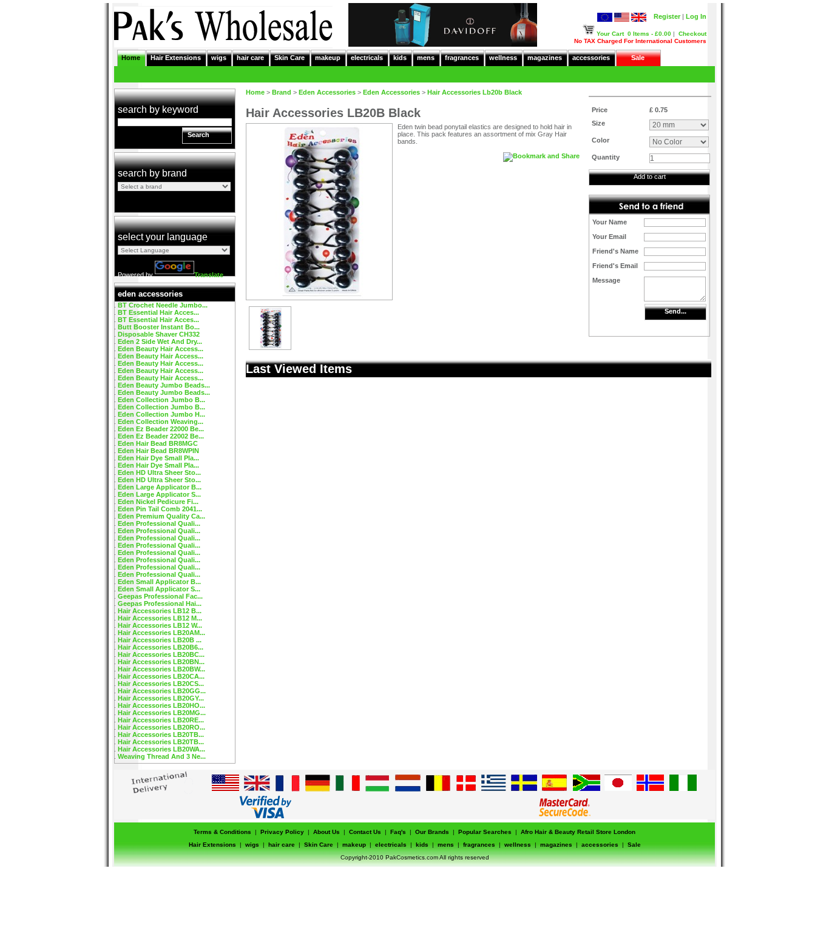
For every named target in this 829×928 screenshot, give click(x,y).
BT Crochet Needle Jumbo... (163, 305)
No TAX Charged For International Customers (640, 41)
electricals (367, 57)
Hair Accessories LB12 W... (160, 625)
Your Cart (610, 33)
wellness (503, 57)
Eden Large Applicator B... (159, 487)
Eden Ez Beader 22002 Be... (161, 436)
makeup (327, 57)
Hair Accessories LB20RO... (161, 727)
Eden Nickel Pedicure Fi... (158, 501)
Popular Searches (485, 832)
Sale (637, 57)
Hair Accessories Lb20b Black (474, 92)
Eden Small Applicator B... (159, 581)
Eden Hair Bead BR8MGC (158, 443)
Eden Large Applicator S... (159, 494)
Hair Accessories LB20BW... (161, 669)
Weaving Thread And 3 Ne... (162, 756)
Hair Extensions (176, 57)
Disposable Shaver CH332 (159, 334)
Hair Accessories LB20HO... (161, 705)
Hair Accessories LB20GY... (161, 698)
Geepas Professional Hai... (159, 603)
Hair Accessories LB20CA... (161, 676)
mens (426, 57)
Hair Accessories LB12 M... (160, 618)
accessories (591, 57)
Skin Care (289, 57)
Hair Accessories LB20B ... (159, 640)
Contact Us (365, 832)
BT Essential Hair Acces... (158, 312)
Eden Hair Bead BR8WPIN (158, 450)
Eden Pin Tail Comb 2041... (160, 509)
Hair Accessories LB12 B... (159, 610)
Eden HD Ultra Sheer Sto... (159, 472)
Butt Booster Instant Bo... (159, 327)
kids (400, 57)
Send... (675, 311)
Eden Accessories (327, 92)
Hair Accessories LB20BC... (161, 654)
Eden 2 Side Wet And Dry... (160, 341)
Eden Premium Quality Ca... (161, 516)
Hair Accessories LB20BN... (161, 661)
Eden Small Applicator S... (159, 589)
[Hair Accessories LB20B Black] (270, 347)
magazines (544, 57)
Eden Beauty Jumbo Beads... (164, 385)
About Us (326, 832)
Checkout (692, 33)
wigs (218, 57)
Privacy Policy (282, 832)
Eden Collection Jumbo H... (161, 414)
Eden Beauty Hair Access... (160, 348)
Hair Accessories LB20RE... (161, 720)
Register (667, 16)
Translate (208, 274)
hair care (250, 57)
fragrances (462, 57)
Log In (696, 16)
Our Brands (432, 832)
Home (130, 57)
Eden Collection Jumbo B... (161, 399)
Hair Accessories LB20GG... (162, 690)
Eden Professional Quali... (159, 523)
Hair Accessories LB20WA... (161, 749)
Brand (281, 92)
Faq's (398, 832)
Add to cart (650, 176)
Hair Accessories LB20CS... (161, 683)
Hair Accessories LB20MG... (162, 712)
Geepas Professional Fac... (160, 596)
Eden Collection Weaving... (160, 421)
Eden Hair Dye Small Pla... (158, 458)
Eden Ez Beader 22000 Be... (161, 428)
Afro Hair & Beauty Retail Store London (578, 832)
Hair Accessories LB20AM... (161, 632)
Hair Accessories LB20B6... (160, 647)
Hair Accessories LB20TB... (161, 734)
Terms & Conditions (222, 832)
